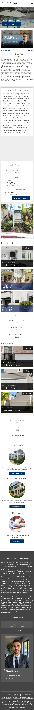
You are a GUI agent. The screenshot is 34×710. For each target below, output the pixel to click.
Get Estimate (16, 474)
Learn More (16, 541)
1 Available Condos (20, 198)
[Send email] (29, 50)
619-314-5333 (7, 50)
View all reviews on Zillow (17, 626)
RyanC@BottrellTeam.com (14, 675)
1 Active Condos (10, 24)
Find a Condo (16, 507)
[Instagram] (32, 50)
